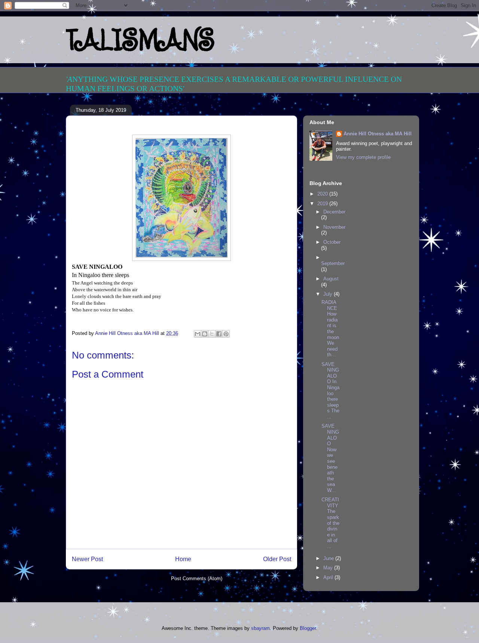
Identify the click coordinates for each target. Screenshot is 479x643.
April (329, 577)
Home (183, 559)
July (328, 294)
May (328, 567)
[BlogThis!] (204, 334)
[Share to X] (212, 334)
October (332, 242)
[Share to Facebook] (219, 334)
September (333, 263)
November (334, 227)
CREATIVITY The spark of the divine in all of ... (330, 523)
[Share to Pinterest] (226, 334)
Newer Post (87, 559)
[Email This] (197, 334)
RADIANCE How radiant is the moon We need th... (330, 328)
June (329, 558)
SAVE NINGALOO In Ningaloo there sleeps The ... (330, 390)
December (334, 212)
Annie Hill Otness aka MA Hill (378, 133)
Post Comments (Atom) (196, 578)
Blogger (308, 628)
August (331, 278)
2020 (323, 194)
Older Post (277, 559)
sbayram (260, 628)
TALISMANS (140, 39)
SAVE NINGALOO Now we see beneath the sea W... (330, 458)
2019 (323, 203)
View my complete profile (363, 157)
